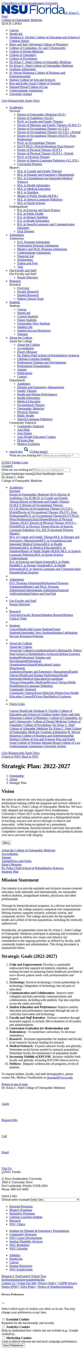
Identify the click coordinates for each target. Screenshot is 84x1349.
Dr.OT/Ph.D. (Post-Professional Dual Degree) (45, 146)
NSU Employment (20, 1269)
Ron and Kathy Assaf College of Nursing (34, 83)
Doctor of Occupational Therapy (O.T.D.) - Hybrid (48, 132)
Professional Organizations (33, 366)
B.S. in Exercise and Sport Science (38, 210)
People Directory (27, 277)
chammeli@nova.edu (59, 1077)
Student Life (24, 327)
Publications (24, 373)
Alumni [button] (6, 857)
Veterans (22, 334)
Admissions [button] (16, 235)
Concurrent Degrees (29, 164)
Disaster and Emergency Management (40, 387)
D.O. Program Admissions (33, 242)
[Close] (3, 1303)
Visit (20, 266)
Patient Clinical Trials (30, 298)
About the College (28, 344)
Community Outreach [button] (22, 689)
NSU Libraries (18, 1248)
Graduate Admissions (22, 69)
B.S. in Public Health (30, 213)
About (13, 779)
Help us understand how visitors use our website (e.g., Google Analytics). (40, 1330)
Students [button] (14, 302)
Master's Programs (20, 1210)
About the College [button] (20, 337)
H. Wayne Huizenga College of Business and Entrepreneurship (44, 733)
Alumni (22, 369)
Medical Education (28, 401)
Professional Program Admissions (38, 245)
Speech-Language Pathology (35, 419)
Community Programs (23, 1234)
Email (5, 1152)
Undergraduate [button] (18, 558)
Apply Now (32, 100)
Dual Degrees (25, 231)
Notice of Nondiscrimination (55, 1286)
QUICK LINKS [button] (12, 23)
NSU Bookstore (19, 1245)
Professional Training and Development (41, 362)
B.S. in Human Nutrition (32, 217)
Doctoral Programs (21, 1206)
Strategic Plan (10, 871)
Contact (22, 376)
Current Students (27, 316)
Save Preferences (13, 1345)
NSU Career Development (25, 1238)
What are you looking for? (26, 455)
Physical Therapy (28, 412)
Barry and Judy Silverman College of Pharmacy (38, 44)
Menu (6, 842)
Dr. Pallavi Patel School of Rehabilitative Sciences (48, 355)
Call (4, 1136)
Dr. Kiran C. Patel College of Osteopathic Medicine (41, 65)
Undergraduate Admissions (26, 90)
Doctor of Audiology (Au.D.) (35, 118)
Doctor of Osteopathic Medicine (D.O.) (41, 114)
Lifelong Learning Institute (33, 359)
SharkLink (15, 33)
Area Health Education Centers (36, 437)
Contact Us (8, 1283)
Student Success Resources (34, 330)
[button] (28, 451)
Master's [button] (14, 533)
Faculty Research (27, 291)
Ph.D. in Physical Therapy (33, 157)
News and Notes (21, 861)
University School (20, 94)
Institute (14, 1230)
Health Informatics (28, 398)
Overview (23, 288)
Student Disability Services (26, 1241)
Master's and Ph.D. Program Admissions (42, 249)
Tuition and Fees (27, 263)
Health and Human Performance (37, 394)
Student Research (28, 295)
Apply (5, 1104)
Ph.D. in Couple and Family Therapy (40, 121)
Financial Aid (25, 256)
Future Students (27, 320)
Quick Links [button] (17, 704)
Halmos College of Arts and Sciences (32, 79)
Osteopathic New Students (33, 323)
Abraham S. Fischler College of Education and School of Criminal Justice (40, 712)
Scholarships (25, 259)
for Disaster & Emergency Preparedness (44, 1230)
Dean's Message (27, 351)
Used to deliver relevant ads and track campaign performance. (40, 1339)
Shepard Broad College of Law (28, 87)
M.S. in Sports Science (31, 203)
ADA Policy (28, 1286)
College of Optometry (22, 55)
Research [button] (15, 281)
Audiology (23, 383)
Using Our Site (27, 1283)
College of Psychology (23, 58)
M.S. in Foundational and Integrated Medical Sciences (40, 542)
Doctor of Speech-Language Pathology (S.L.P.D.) (48, 160)
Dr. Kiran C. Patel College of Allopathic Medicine (40, 62)
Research (15, 1220)
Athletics (14, 1255)
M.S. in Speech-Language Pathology (40, 199)
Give (5, 100)
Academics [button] (16, 107)
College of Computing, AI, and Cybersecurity (37, 48)
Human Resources (20, 1266)
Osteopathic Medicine (30, 408)
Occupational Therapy (31, 405)
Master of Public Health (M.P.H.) (37, 196)
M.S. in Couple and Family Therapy (39, 171)
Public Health (25, 415)
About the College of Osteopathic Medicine (28, 850)
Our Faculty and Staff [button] (22, 270)
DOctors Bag (25, 440)
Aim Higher (24, 433)
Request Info (16, 100)
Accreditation (25, 348)
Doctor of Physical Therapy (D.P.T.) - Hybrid (45, 153)
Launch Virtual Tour (33, 1276)
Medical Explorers (28, 444)
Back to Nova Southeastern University (34, 3)
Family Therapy (27, 390)
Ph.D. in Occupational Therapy (36, 142)
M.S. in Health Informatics (33, 185)
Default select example (15, 1199)
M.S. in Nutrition (27, 192)
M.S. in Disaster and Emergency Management (45, 174)
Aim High (23, 429)
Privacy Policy (47, 1283)
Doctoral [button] (14, 491)
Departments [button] (17, 668)
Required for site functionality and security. (28, 1321)
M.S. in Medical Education (33, 189)
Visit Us (7, 1168)
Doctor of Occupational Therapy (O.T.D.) (43, 128)
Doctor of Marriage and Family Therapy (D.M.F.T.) (49, 125)
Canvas (14, 30)
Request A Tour (11, 1276)
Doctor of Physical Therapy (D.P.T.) (39, 150)
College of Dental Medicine (26, 51)
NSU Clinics (17, 1224)
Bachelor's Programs (22, 1213)
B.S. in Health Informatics (33, 220)
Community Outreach (30, 426)
